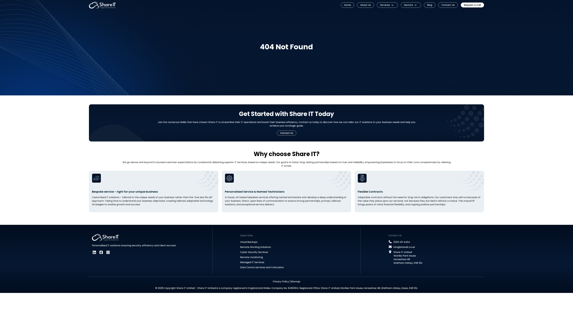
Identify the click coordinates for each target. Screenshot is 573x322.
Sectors (408, 5)
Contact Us (448, 5)
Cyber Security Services (254, 252)
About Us (365, 5)
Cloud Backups (248, 242)
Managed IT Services (252, 262)
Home (347, 5)
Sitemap (295, 281)
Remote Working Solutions (255, 247)
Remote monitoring (251, 257)
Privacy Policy (281, 281)
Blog (429, 5)
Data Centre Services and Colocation (262, 267)
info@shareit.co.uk (404, 247)
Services (385, 5)
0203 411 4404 (401, 242)
